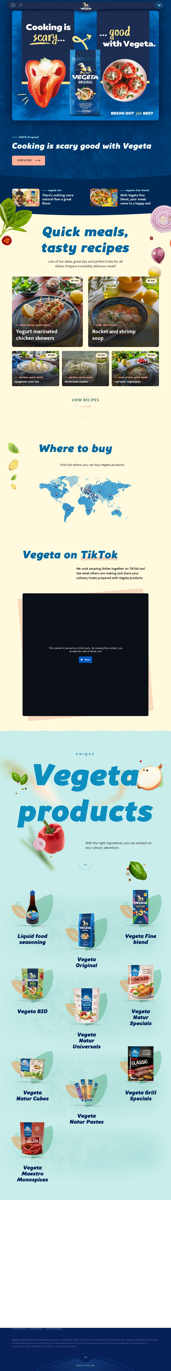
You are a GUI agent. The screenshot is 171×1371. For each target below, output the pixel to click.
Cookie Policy (36, 1328)
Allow (87, 659)
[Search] (20, 5)
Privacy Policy (19, 1328)
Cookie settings (54, 1328)
